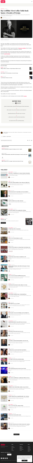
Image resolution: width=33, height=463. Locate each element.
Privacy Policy (29, 458)
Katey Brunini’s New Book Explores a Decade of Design (9, 73)
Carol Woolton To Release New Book (6, 77)
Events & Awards (10, 227)
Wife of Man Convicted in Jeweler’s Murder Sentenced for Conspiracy (19, 424)
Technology (10, 274)
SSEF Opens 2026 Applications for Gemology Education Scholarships (19, 173)
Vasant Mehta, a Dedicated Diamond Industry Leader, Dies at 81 (18, 340)
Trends (2, 76)
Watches (9, 255)
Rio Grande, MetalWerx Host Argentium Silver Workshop (17, 210)
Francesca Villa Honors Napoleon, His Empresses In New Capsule (12, 149)
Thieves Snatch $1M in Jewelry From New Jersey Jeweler (17, 368)
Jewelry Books (8, 136)
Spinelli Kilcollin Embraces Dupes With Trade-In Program (16, 113)
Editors (9, 190)
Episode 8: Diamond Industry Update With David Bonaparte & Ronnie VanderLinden (16, 106)
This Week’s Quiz (3, 219)
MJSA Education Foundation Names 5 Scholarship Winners (17, 294)
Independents (10, 413)
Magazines (21, 448)
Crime (9, 348)
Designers (4, 136)
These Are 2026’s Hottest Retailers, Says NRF (15, 238)
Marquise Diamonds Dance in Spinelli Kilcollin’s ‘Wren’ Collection (18, 396)
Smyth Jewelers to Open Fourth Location (14, 414)
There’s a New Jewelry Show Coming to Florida (15, 405)
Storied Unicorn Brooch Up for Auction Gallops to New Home (17, 284)
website (25, 96)
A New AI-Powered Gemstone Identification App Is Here (17, 275)
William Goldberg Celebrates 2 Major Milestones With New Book (11, 68)
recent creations (7, 53)
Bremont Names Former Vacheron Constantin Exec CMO (17, 256)
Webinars (21, 446)
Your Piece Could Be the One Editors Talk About (15, 200)
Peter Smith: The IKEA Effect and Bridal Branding (16, 120)
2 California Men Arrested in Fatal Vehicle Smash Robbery (17, 349)
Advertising (29, 449)
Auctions (9, 283)
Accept (24, 460)
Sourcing (2, 67)
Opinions (13, 450)
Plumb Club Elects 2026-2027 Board (14, 303)
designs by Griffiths (22, 48)
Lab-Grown (9, 376)
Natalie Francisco (4, 17)
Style (12, 449)
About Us (29, 446)
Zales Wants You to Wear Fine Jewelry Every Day (15, 331)
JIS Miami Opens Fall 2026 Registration (14, 228)
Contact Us (29, 447)
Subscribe (29, 448)
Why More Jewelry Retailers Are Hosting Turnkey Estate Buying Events (19, 247)
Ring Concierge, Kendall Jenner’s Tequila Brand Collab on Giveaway (19, 377)
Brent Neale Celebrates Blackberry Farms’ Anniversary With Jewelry (19, 182)
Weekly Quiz (21, 447)
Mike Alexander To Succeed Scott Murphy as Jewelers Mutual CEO (16, 109)
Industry (13, 446)
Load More (16, 434)
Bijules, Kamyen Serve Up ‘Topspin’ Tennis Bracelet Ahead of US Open (12, 161)
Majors (9, 302)
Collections (3, 148)
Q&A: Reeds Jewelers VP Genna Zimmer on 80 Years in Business (18, 191)
